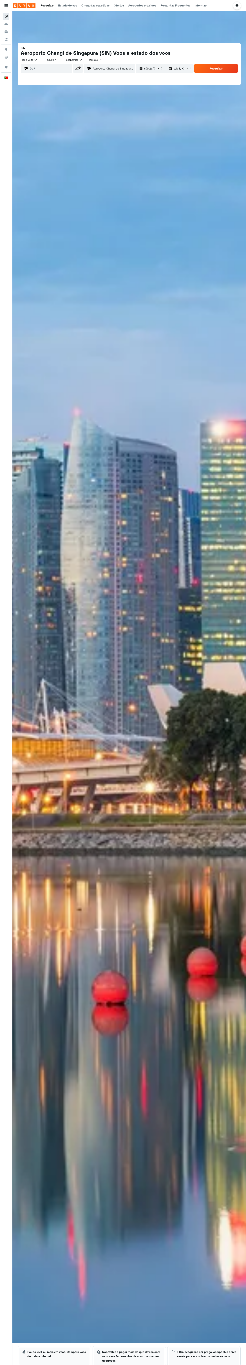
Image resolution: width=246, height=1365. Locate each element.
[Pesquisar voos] (6, 16)
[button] (6, 6)
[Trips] (6, 67)
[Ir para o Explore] (6, 49)
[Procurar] (6, 24)
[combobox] (30, 60)
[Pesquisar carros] (6, 31)
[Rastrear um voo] (6, 57)
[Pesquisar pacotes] (6, 39)
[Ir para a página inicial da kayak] (24, 5)
